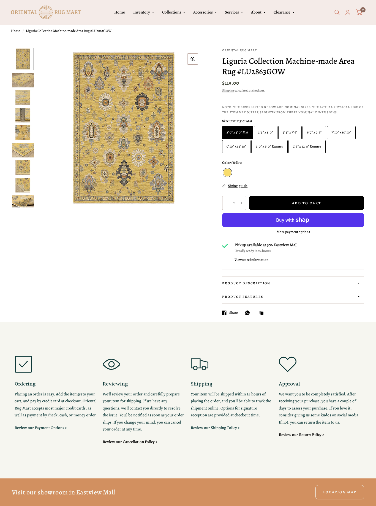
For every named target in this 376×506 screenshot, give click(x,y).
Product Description (246, 283)
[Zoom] (192, 59)
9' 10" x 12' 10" (236, 146)
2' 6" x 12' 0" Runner (307, 146)
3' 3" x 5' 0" (265, 132)
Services (232, 12)
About (256, 12)
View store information (251, 259)
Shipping (228, 90)
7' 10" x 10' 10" (341, 132)
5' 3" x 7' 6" (290, 132)
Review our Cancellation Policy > (130, 442)
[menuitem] (119, 12)
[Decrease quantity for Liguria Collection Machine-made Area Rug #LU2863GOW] (226, 203)
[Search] (337, 12)
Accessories (203, 12)
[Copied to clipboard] (262, 312)
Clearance (282, 12)
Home (119, 12)
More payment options (293, 232)
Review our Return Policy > (301, 434)
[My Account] (347, 12)
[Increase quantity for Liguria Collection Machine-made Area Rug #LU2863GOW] (242, 203)
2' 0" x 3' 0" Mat (237, 132)
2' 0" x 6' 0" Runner (269, 146)
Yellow (227, 172)
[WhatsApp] (248, 312)
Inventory (141, 12)
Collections (171, 12)
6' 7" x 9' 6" (314, 132)
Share (233, 312)
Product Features (242, 297)
